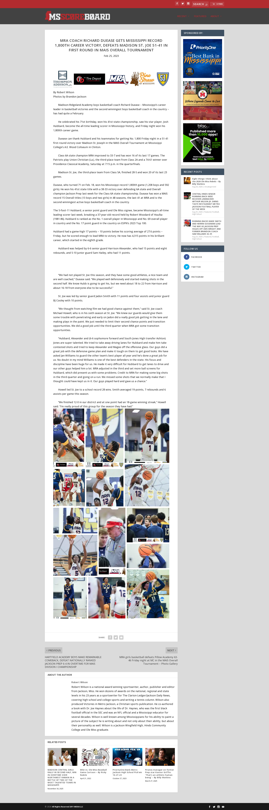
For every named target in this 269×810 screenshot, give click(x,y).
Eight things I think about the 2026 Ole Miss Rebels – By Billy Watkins (206, 181)
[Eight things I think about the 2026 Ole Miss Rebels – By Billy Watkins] (187, 180)
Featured (200, 16)
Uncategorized (210, 187)
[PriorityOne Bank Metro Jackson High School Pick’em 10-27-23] (127, 757)
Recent (182, 16)
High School (197, 214)
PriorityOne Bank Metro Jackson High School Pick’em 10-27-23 (127, 772)
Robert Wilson (79, 682)
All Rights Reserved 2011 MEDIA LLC (67, 807)
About (215, 16)
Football (215, 212)
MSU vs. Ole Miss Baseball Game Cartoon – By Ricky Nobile (93, 772)
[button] (68, 438)
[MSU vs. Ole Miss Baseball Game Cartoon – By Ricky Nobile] (95, 757)
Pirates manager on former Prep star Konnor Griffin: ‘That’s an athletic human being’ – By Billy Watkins (159, 773)
